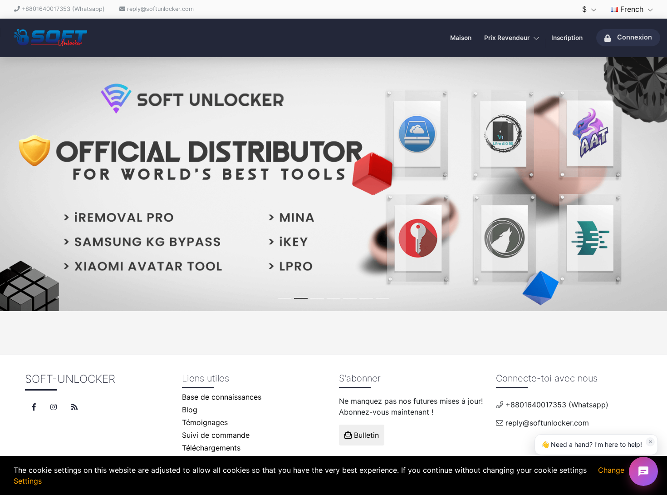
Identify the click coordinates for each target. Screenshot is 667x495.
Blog (189, 409)
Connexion (634, 37)
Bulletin (365, 435)
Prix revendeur (507, 37)
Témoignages (205, 422)
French (632, 9)
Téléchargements (211, 447)
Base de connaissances (221, 396)
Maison (460, 37)
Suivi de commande (216, 435)
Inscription (567, 37)
